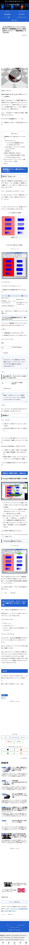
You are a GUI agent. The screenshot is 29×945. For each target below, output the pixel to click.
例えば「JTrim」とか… (11, 140)
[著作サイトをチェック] (7, 749)
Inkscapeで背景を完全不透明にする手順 (15, 155)
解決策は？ (8, 151)
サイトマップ (21, 925)
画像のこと (5, 695)
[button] (26, 487)
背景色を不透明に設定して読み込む (12, 153)
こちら (15, 513)
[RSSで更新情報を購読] (21, 753)
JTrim (4, 698)
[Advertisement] (14, 51)
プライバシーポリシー (14, 927)
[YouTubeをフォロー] (21, 749)
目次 (12, 133)
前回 (2, 90)
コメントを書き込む (14, 902)
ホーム (7, 925)
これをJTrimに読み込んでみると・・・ (15, 157)
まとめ (5, 163)
